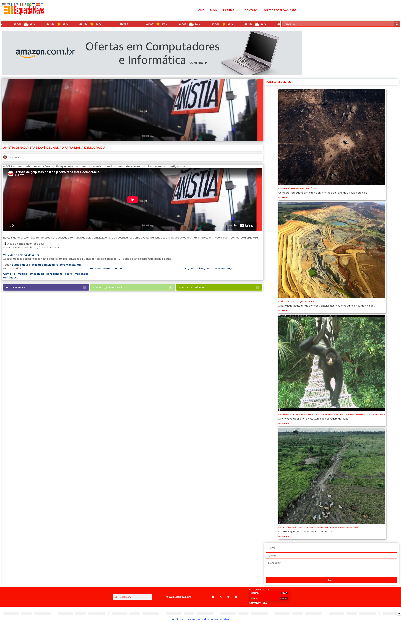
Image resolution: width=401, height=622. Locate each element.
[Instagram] (220, 596)
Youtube (15, 265)
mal (78, 265)
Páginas (228, 10)
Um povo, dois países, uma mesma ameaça (205, 268)
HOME (200, 10)
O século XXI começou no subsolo (298, 301)
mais (72, 265)
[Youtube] (236, 596)
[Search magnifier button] (397, 23)
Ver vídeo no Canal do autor (21, 255)
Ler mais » (283, 197)
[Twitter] (228, 596)
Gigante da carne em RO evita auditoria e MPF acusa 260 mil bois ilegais (318, 527)
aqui (25, 265)
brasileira (35, 265)
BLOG (213, 10)
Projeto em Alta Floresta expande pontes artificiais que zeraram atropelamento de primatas (331, 414)
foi (57, 265)
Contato (251, 10)
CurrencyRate (258, 603)
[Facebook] (213, 596)
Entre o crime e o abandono (107, 268)
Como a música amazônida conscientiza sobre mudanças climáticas (45, 275)
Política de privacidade (279, 10)
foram (64, 265)
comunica (48, 265)
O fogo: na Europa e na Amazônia (297, 188)
